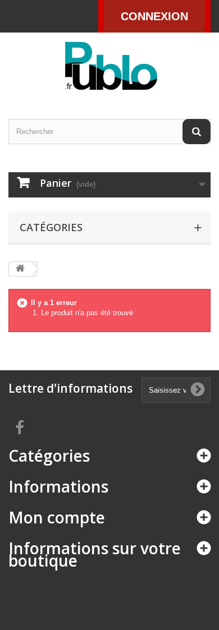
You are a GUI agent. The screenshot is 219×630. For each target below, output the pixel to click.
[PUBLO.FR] (109, 66)
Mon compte (56, 517)
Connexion (154, 16)
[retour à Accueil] (20, 269)
